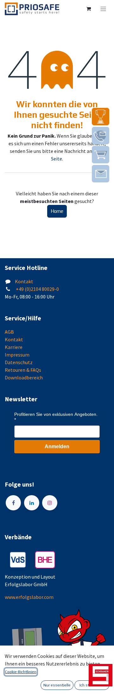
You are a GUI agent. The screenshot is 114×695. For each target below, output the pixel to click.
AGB (9, 332)
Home (57, 211)
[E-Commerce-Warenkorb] (89, 9)
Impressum (17, 354)
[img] (100, 116)
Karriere (13, 347)
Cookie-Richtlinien (20, 672)
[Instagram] (49, 502)
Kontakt (24, 281)
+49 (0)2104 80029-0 (37, 289)
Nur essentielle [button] (57, 685)
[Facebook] (13, 502)
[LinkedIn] (31, 502)
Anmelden (57, 446)
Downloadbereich (24, 377)
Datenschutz (19, 362)
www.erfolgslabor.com (29, 597)
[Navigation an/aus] (103, 9)
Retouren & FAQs (23, 370)
